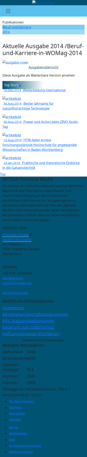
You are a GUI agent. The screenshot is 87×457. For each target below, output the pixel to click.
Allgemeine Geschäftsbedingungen (35, 314)
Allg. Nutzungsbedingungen (28, 320)
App (12, 439)
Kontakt (15, 419)
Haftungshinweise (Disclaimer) (31, 333)
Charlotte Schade (15, 234)
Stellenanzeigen (21, 452)
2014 (6, 32)
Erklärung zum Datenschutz (28, 327)
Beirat (13, 427)
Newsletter (17, 413)
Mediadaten (18, 433)
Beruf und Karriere (16, 27)
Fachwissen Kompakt (25, 445)
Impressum (13, 307)
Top (3, 174)
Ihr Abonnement (21, 401)
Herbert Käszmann (16, 239)
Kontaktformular (15, 293)
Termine (15, 407)
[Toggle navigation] (8, 11)
